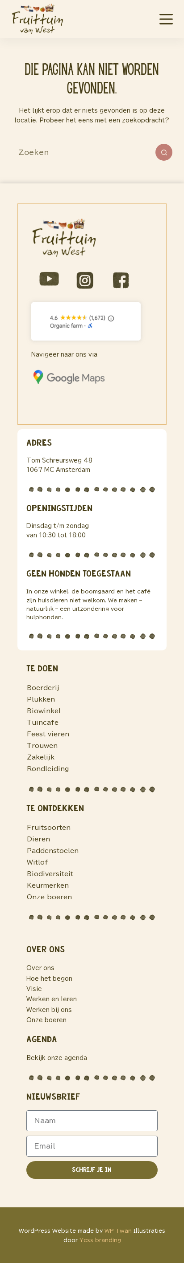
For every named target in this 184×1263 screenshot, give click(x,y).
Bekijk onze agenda (56, 1058)
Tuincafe (43, 722)
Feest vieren (48, 734)
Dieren (38, 839)
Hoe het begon (49, 979)
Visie (34, 989)
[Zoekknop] (163, 152)
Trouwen (42, 746)
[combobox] (84, 152)
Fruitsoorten (49, 827)
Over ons (40, 968)
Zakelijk (40, 757)
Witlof (37, 862)
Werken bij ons (49, 1010)
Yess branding (100, 1240)
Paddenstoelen (53, 851)
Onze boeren (49, 897)
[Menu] (166, 19)
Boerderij (43, 688)
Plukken (41, 699)
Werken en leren (51, 999)
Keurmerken (48, 885)
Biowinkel (44, 711)
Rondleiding (48, 769)
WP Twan (118, 1230)
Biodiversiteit (50, 874)
